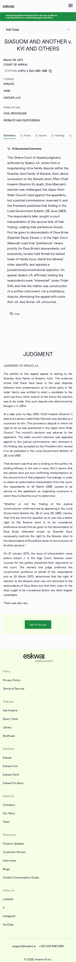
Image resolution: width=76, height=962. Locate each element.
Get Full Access (38, 624)
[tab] (10, 135)
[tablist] (38, 135)
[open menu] (70, 5)
